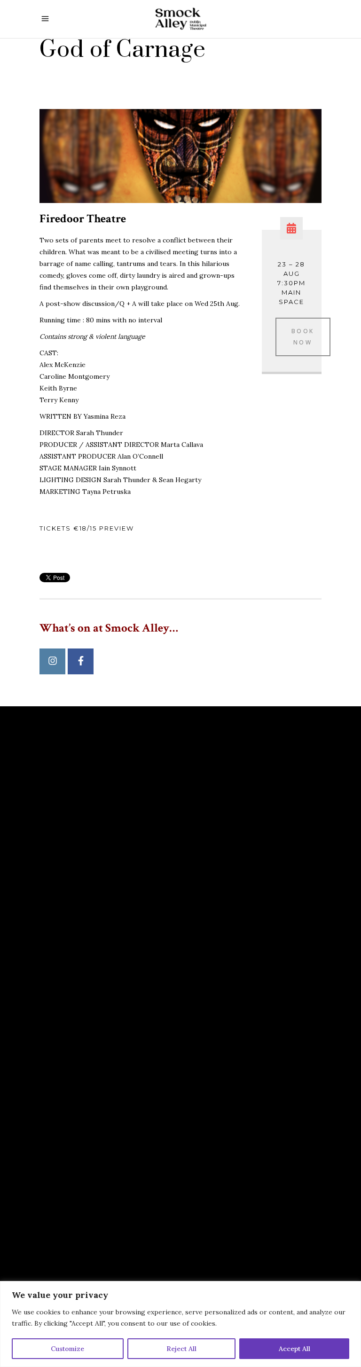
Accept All (294, 1348)
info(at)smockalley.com (93, 1004)
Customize (67, 1348)
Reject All (181, 1348)
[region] (180, 1324)
